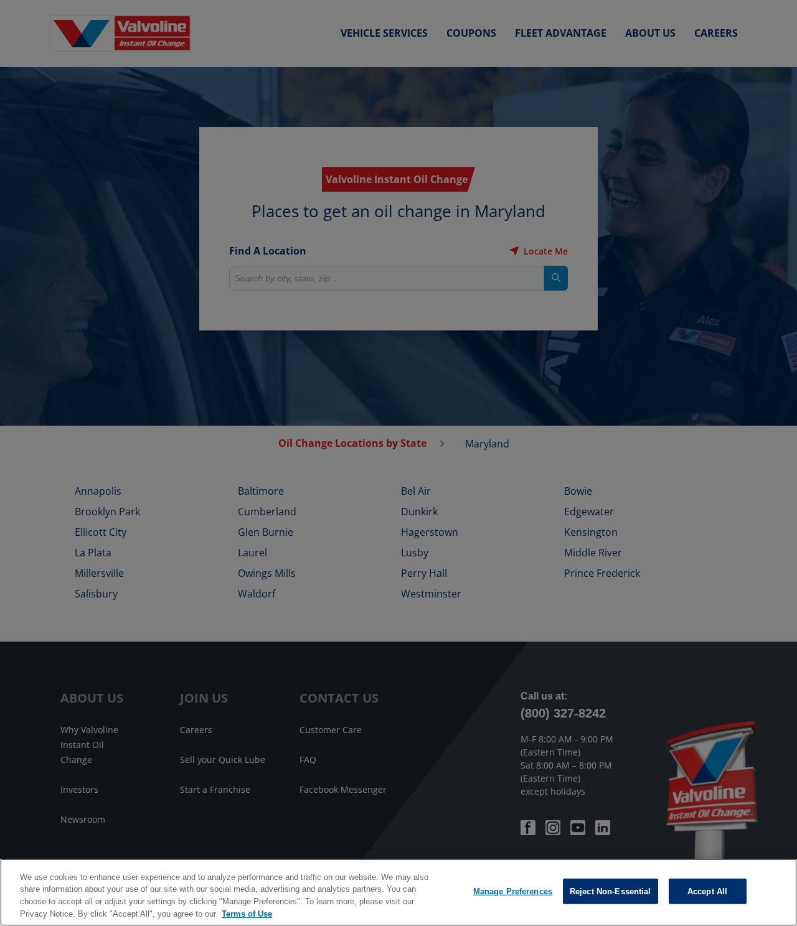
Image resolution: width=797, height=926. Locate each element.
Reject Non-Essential (610, 891)
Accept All (707, 891)
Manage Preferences (512, 891)
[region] (398, 892)
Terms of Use (247, 913)
